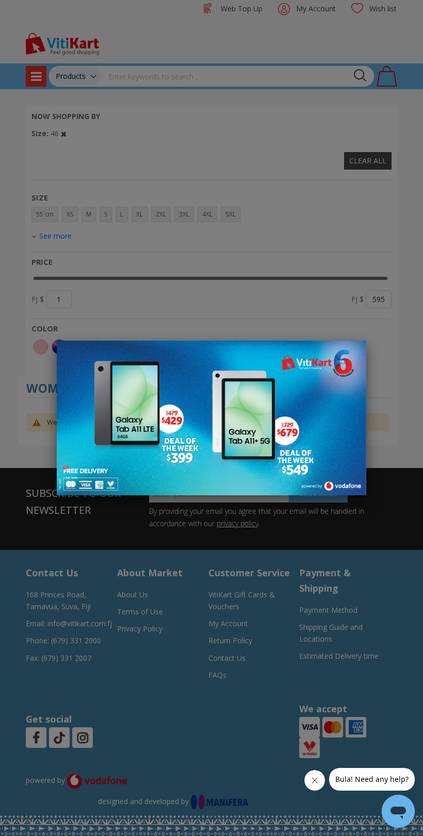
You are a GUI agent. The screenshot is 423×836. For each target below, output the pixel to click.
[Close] (352, 354)
